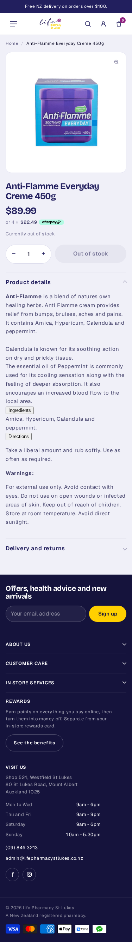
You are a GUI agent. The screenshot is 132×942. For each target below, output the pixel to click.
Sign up (107, 613)
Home (12, 43)
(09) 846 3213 (22, 848)
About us (18, 644)
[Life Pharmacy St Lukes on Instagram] (29, 874)
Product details (28, 282)
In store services (30, 683)
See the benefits (34, 743)
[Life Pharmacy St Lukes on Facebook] (12, 874)
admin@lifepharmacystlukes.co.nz (44, 858)
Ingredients (19, 410)
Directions (18, 436)
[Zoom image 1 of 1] (66, 112)
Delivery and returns (35, 548)
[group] (66, 112)
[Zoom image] (116, 62)
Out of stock (90, 253)
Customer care (27, 663)
